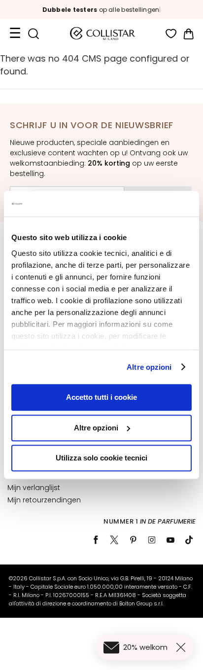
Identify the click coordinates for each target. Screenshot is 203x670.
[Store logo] (102, 33)
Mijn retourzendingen (44, 500)
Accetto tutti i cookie (101, 397)
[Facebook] (95, 539)
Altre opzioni (149, 367)
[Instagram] (151, 539)
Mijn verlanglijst (33, 488)
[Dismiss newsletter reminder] (182, 647)
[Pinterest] (133, 539)
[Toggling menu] (14, 33)
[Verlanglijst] (171, 34)
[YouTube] (170, 539)
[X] (114, 539)
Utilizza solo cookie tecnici (101, 458)
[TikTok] (189, 539)
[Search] (33, 34)
